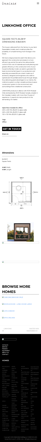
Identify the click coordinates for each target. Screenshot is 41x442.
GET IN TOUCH (12, 129)
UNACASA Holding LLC (21, 437)
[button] (38, 3)
